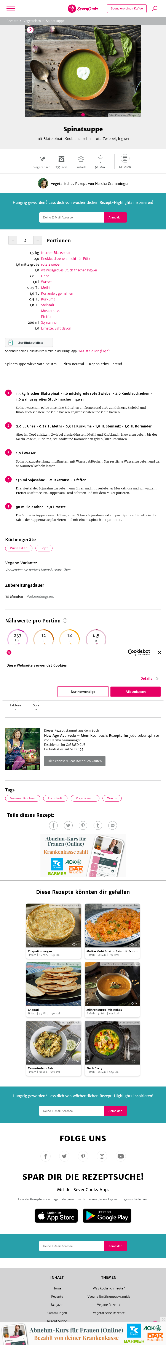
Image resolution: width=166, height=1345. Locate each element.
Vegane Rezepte (109, 1305)
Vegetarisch (32, 21)
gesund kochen (22, 798)
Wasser (46, 282)
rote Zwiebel (50, 264)
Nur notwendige (83, 691)
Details (146, 678)
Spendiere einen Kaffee (127, 8)
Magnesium (85, 798)
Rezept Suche (57, 1321)
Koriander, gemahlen (57, 293)
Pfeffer (46, 317)
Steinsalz (47, 305)
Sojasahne (48, 322)
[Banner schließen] (159, 652)
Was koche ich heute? (109, 1288)
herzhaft (55, 798)
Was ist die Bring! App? (94, 351)
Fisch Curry (94, 1068)
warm (112, 798)
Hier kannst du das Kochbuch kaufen (75, 761)
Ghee (45, 276)
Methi (45, 288)
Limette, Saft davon (56, 328)
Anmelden (115, 217)
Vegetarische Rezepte (109, 1313)
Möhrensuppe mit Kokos (104, 1010)
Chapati (33, 1010)
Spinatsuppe (55, 21)
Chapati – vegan (40, 951)
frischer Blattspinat (55, 253)
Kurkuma (48, 299)
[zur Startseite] (83, 8)
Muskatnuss (50, 311)
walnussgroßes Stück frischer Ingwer (69, 270)
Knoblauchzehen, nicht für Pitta (65, 259)
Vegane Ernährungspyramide (109, 1297)
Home (57, 1288)
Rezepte (12, 21)
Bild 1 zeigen (83, 114)
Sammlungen (57, 1313)
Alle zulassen (136, 691)
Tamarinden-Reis (41, 1068)
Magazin (57, 1305)
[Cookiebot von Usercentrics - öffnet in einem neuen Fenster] (131, 652)
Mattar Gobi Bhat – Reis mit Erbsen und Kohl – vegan (110, 951)
